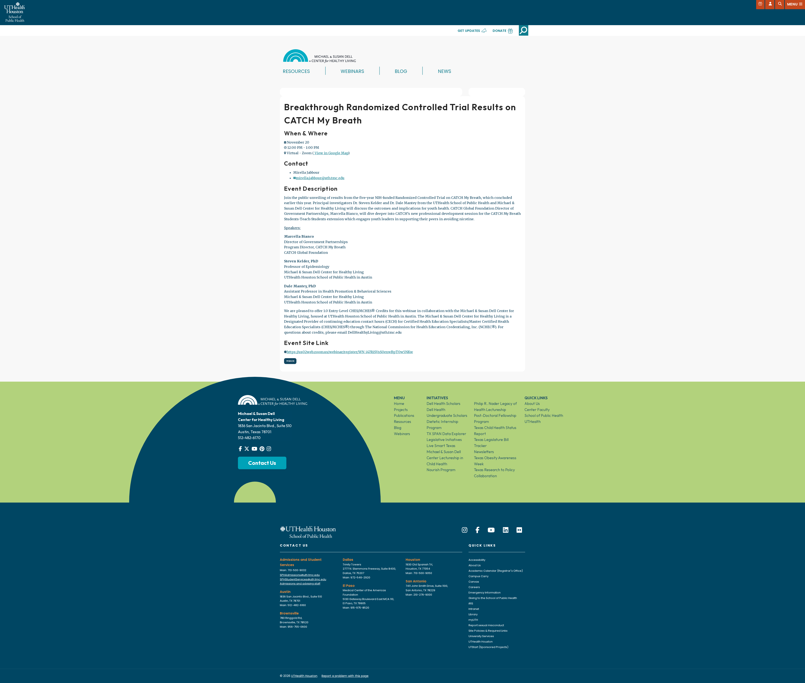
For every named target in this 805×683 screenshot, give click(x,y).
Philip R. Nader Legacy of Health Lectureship (495, 406)
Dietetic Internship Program (442, 424)
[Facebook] (477, 530)
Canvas (474, 582)
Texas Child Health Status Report (495, 430)
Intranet (474, 609)
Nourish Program (441, 469)
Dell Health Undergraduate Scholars (447, 412)
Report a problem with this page (345, 676)
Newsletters (484, 451)
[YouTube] (491, 530)
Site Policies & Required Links (488, 631)
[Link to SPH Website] (308, 531)
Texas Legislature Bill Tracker (491, 442)
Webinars (352, 71)
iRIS (471, 603)
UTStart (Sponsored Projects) (488, 647)
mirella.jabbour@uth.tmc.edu (320, 178)
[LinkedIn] (505, 530)
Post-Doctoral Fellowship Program (495, 418)
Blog (401, 71)
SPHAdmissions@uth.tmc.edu (300, 575)
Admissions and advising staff (300, 584)
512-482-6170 (249, 437)
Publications (404, 415)
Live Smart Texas (441, 445)
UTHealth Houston (481, 642)
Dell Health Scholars (443, 403)
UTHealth (533, 421)
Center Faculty (537, 409)
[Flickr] (519, 530)
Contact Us (262, 462)
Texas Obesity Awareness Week (495, 460)
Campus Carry (478, 576)
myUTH (473, 620)
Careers (474, 587)
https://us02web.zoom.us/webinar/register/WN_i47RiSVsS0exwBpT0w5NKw (350, 352)
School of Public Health (544, 415)
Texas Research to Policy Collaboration (494, 472)
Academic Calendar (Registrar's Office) (496, 571)
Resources (296, 71)
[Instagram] (464, 530)
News (444, 71)
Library (473, 614)
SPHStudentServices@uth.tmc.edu (303, 579)
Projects (401, 409)
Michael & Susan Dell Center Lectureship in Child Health (445, 457)
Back (291, 361)
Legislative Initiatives (444, 439)
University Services (481, 636)
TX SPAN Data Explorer (446, 433)
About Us (532, 403)
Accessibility (477, 560)
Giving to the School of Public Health (493, 598)
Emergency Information (485, 593)
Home (399, 403)
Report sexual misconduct (486, 625)
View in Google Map (331, 153)
